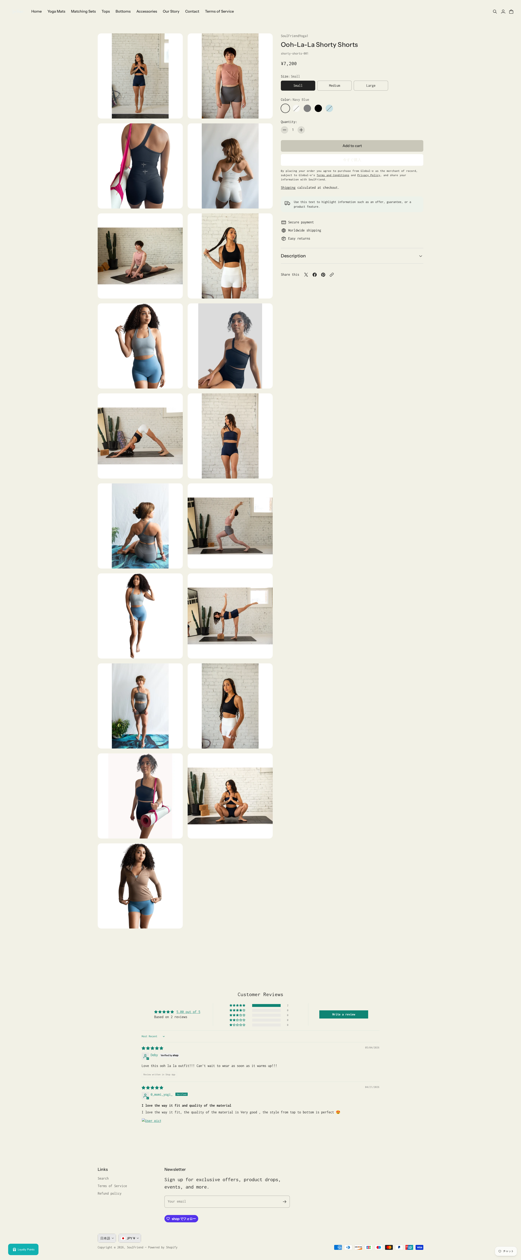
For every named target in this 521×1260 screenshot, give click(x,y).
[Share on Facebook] (314, 274)
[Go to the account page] (503, 12)
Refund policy (109, 1193)
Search (103, 1178)
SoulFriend (135, 1247)
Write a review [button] (343, 1014)
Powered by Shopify (162, 1247)
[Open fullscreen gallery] (175, 110)
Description (293, 255)
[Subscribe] (284, 1201)
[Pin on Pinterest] (323, 274)
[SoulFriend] (17, 11)
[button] (238, 1005)
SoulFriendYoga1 (294, 36)
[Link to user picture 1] (151, 1128)
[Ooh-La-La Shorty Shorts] (140, 76)
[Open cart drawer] (511, 12)
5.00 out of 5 (188, 1012)
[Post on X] (306, 274)
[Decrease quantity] (284, 130)
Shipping (288, 187)
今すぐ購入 (352, 160)
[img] (152, 1048)
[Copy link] (331, 274)
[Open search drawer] (495, 12)
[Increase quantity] (301, 130)
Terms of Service (112, 1186)
